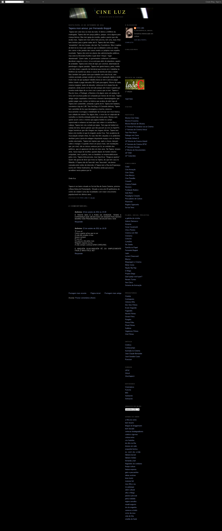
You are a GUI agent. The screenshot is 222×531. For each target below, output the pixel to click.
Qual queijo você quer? (133, 277)
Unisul (127, 373)
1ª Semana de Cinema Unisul (136, 130)
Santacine (129, 396)
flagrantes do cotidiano (133, 464)
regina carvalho (130, 501)
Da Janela (129, 245)
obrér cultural (130, 490)
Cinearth (128, 181)
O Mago (128, 271)
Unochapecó (129, 376)
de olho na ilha (130, 443)
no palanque (129, 487)
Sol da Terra (129, 207)
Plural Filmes (130, 325)
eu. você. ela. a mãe (132, 452)
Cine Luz (111, 12)
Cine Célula (129, 172)
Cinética (128, 345)
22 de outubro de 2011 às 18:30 (94, 228)
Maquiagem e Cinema (133, 262)
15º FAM (128, 153)
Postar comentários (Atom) (85, 298)
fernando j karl (130, 461)
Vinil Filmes (129, 334)
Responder (79, 222)
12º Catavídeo (130, 156)
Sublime (128, 328)
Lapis (127, 253)
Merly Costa (129, 265)
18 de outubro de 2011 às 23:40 (94, 212)
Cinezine (128, 239)
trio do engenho (131, 507)
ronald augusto (130, 504)
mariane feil (129, 481)
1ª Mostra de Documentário (135, 150)
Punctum (128, 359)
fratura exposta (130, 469)
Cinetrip (128, 296)
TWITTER (129, 99)
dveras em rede (131, 446)
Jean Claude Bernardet (133, 354)
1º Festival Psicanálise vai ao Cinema (139, 127)
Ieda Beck (129, 193)
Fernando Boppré (131, 250)
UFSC (127, 370)
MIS (126, 393)
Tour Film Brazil (131, 133)
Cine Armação (130, 170)
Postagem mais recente (77, 293)
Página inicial (95, 293)
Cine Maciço (129, 175)
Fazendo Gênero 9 (132, 138)
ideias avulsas (130, 475)
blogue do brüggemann (133, 426)
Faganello (128, 311)
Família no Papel (131, 247)
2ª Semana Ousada (132, 147)
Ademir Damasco (131, 221)
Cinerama (128, 236)
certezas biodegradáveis (134, 431)
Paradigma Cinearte (132, 196)
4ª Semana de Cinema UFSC (136, 144)
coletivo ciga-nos (131, 434)
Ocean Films (130, 317)
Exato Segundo (131, 308)
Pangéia (128, 319)
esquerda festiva (131, 449)
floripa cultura (130, 466)
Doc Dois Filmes (131, 305)
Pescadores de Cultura (133, 199)
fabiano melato (130, 458)
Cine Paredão (130, 178)
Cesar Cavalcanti (131, 227)
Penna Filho (129, 322)
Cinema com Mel (131, 233)
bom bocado (129, 429)
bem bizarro (129, 423)
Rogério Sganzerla (132, 205)
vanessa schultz (131, 510)
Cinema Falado (130, 184)
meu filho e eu (130, 484)
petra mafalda (130, 499)
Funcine (128, 390)
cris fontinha (129, 440)
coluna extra (129, 437)
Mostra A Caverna (131, 121)
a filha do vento (131, 420)
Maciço (128, 259)
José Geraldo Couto (132, 357)
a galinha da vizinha (132, 218)
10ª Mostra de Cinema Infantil (136, 141)
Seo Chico (129, 282)
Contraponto (129, 299)
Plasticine (128, 202)
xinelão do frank (131, 519)
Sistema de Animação (133, 285)
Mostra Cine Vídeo (132, 118)
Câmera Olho (130, 302)
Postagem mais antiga (113, 293)
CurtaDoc (128, 242)
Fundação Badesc (132, 190)
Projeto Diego (130, 274)
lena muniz (129, 478)
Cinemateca (129, 387)
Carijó (127, 167)
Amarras (128, 224)
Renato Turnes (130, 279)
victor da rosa (130, 513)
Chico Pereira (130, 230)
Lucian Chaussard (131, 256)
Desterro (128, 187)
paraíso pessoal (131, 496)
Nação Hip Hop (130, 268)
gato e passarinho (131, 472)
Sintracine (129, 399)
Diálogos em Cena (132, 135)
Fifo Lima (140, 28)
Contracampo (130, 348)
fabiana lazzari (130, 455)
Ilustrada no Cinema (132, 351)
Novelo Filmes (130, 314)
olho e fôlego (130, 493)
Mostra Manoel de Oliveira (135, 124)
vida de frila (129, 516)
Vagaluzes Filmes (131, 331)
